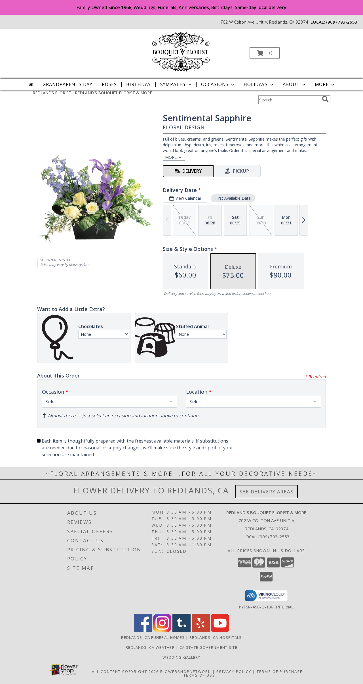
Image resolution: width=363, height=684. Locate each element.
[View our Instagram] (162, 630)
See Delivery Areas (267, 491)
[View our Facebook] (143, 630)
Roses (109, 84)
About (291, 84)
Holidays (255, 84)
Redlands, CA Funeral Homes (153, 637)
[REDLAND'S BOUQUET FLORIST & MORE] (181, 51)
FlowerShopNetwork (185, 671)
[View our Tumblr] (181, 630)
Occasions (215, 84)
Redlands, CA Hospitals (215, 637)
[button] (265, 53)
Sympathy (173, 84)
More (322, 84)
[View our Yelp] (201, 630)
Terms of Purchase (280, 671)
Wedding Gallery (181, 657)
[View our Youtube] (220, 630)
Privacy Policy (233, 671)
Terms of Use (199, 675)
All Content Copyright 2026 (125, 671)
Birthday (138, 84)
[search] (325, 99)
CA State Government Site (208, 647)
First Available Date (233, 198)
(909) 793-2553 (341, 22)
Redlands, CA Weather (150, 647)
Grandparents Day (67, 84)
